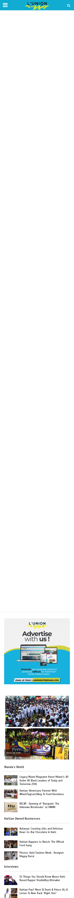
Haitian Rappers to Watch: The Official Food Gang (42, 843)
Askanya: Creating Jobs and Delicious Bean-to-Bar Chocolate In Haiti (41, 830)
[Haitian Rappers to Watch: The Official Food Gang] (10, 844)
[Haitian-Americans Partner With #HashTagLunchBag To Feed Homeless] (10, 793)
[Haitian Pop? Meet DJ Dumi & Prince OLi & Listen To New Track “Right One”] (10, 892)
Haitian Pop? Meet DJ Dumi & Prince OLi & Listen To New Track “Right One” (44, 891)
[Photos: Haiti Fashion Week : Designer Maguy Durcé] (10, 855)
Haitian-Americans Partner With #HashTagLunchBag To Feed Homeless (42, 792)
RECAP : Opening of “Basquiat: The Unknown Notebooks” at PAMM (39, 805)
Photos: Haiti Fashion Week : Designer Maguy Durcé (42, 854)
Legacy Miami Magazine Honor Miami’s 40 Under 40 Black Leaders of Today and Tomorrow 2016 (44, 780)
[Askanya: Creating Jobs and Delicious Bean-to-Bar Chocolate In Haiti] (10, 831)
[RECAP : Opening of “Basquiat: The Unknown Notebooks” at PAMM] (10, 806)
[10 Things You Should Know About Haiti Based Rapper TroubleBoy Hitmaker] (10, 879)
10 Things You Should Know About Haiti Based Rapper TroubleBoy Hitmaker (42, 878)
